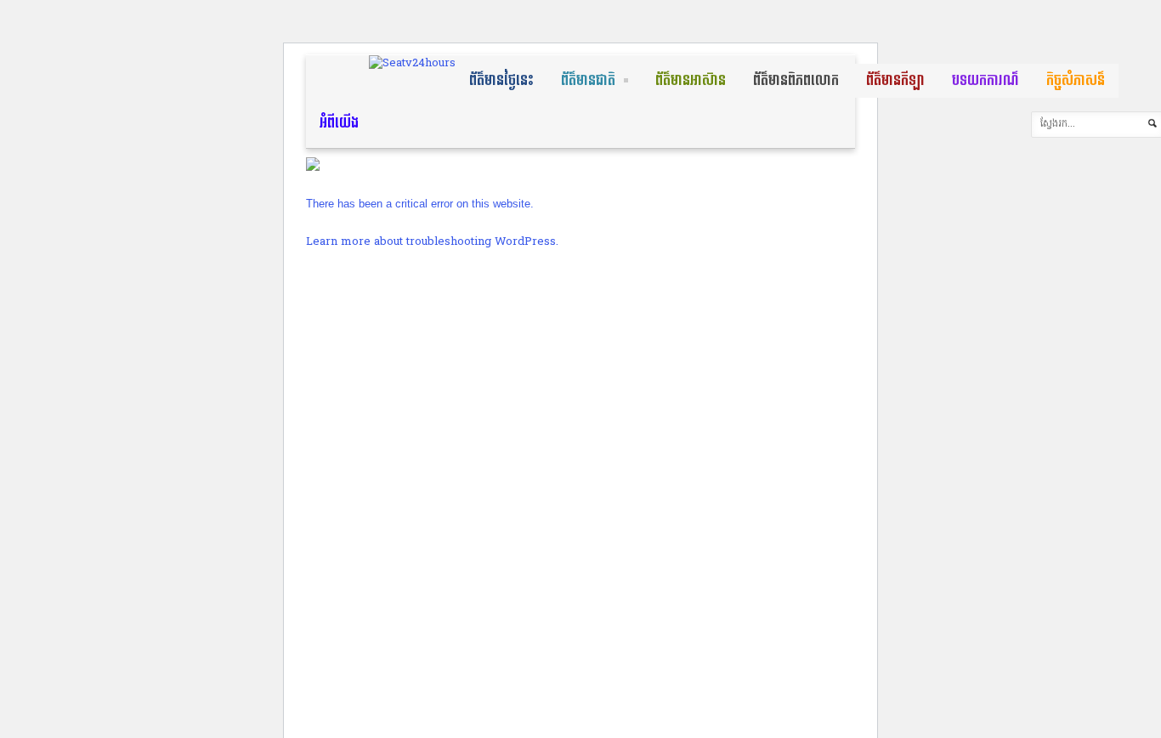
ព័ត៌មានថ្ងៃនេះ (501, 80)
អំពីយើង (339, 123)
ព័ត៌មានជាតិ (588, 80)
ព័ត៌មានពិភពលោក (796, 80)
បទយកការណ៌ (985, 80)
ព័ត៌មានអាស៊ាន (690, 80)
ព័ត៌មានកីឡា (895, 80)
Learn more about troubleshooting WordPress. (432, 242)
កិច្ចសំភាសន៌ (1075, 80)
